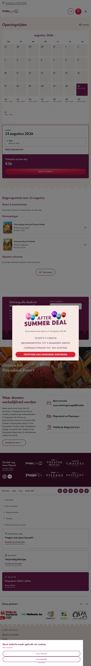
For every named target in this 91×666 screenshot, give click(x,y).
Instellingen (41, 662)
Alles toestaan (41, 654)
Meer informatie (8, 648)
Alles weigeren (41, 659)
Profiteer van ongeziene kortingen (45, 354)
